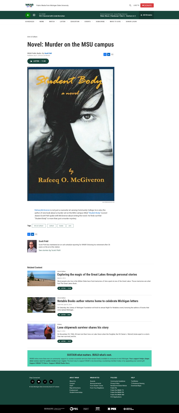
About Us (73, 381)
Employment (74, 390)
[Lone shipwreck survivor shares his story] (41, 331)
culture (51, 226)
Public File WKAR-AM (117, 394)
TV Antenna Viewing (137, 383)
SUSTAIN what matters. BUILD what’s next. (89, 354)
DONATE (148, 5)
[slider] (37, 15)
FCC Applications (116, 397)
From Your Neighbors (97, 388)
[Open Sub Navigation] (36, 21)
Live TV (136, 5)
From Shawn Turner (96, 385)
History (59, 324)
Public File (114, 388)
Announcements (95, 383)
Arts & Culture (32, 37)
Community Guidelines (118, 381)
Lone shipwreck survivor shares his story (82, 327)
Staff (71, 385)
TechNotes (134, 381)
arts (70, 226)
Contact (72, 383)
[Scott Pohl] (32, 246)
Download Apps (136, 385)
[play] (28, 15)
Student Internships (76, 392)
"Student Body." (94, 213)
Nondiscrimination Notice (119, 385)
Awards (92, 381)
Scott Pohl (48, 53)
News (42, 21)
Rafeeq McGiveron (42, 210)
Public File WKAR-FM (117, 392)
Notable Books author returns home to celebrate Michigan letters (97, 301)
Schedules (29, 21)
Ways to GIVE (115, 21)
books (61, 226)
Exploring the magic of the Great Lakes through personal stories (97, 274)
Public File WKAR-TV (117, 390)
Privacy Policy (115, 383)
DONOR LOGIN (131, 21)
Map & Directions (75, 388)
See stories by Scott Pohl (49, 250)
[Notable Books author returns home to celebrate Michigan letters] (41, 305)
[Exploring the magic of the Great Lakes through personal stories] (41, 278)
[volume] (34, 15)
